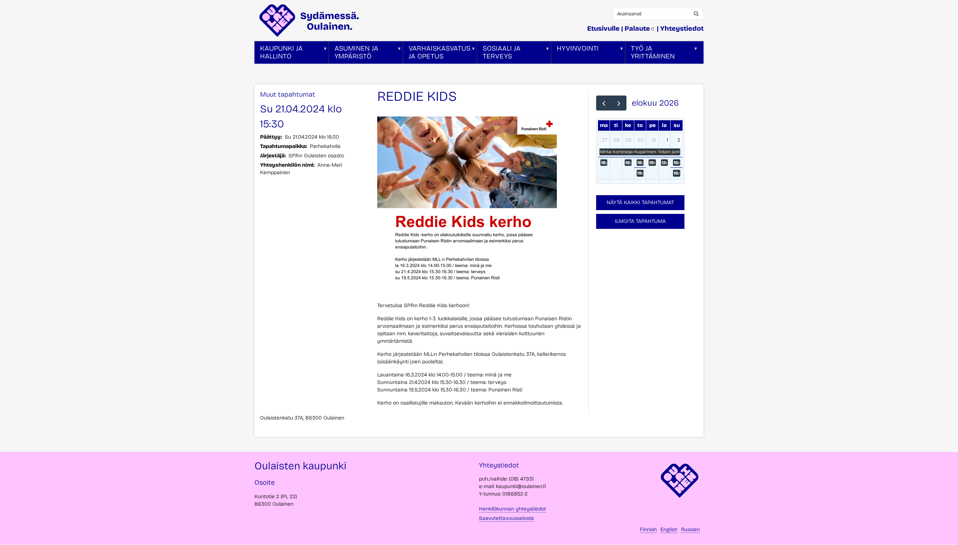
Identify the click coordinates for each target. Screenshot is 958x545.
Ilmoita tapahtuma (640, 221)
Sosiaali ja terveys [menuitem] (499, 54)
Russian (690, 529)
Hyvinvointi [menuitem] (575, 54)
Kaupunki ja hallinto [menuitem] (278, 54)
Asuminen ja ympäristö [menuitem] (353, 54)
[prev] (603, 103)
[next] (618, 103)
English (668, 529)
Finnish (648, 529)
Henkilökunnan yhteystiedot (512, 509)
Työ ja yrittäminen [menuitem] (650, 54)
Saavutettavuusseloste (506, 518)
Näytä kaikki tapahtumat (640, 202)
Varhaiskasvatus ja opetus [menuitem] (436, 54)
